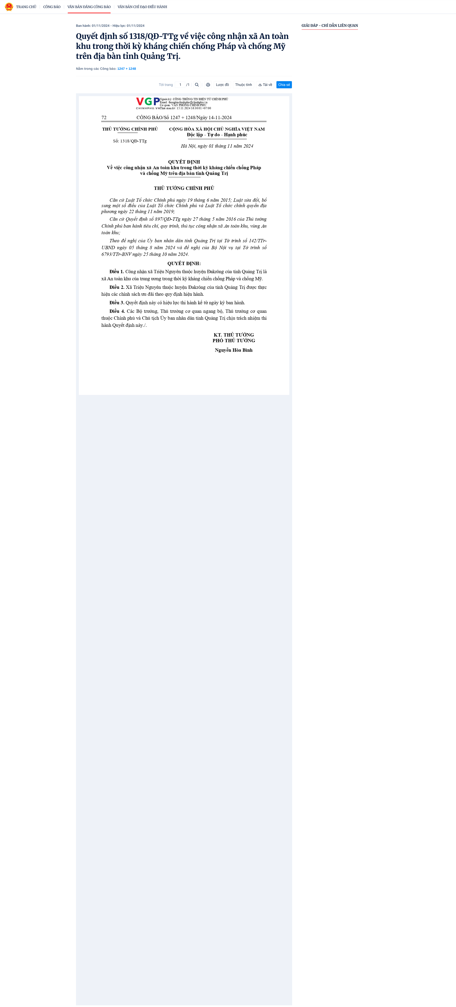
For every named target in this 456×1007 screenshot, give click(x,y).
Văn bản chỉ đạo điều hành (142, 7)
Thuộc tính (243, 85)
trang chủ (26, 7)
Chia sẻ (284, 85)
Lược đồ (222, 85)
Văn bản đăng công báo (89, 7)
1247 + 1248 (126, 68)
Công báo (52, 7)
